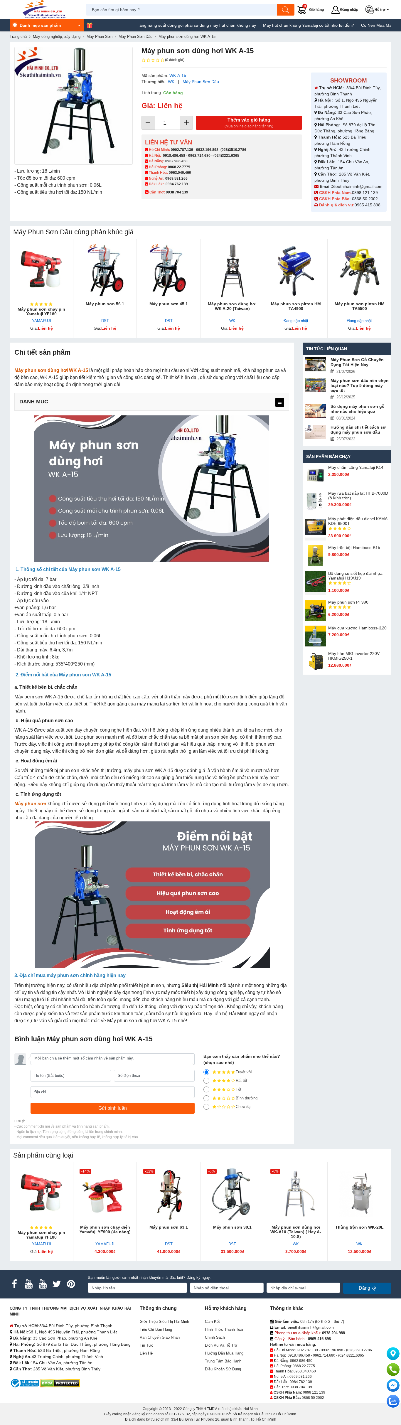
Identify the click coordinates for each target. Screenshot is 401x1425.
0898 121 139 (365, 192)
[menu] (279, 402)
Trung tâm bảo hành (223, 1361)
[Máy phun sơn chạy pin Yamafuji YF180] (41, 271)
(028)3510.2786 (233, 150)
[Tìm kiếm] (285, 10)
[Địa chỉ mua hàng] (393, 1354)
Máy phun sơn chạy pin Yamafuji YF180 (41, 311)
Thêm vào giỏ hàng (249, 122)
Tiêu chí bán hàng (156, 1329)
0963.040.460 (180, 173)
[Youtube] (28, 1284)
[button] (378, 10)
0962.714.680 (199, 156)
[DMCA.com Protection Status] (60, 1383)
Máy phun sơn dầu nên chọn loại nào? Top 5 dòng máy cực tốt (360, 385)
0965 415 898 (367, 205)
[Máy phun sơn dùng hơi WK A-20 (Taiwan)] (232, 271)
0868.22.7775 (179, 167)
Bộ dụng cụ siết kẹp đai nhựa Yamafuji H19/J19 (355, 575)
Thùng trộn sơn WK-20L (359, 1227)
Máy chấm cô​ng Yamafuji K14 (355, 467)
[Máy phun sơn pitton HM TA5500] (359, 271)
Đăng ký (367, 1288)
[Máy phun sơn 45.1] (168, 271)
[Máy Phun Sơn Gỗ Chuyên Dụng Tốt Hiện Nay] (315, 364)
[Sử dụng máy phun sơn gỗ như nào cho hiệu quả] (315, 411)
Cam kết (212, 1321)
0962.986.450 (176, 161)
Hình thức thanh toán (224, 1329)
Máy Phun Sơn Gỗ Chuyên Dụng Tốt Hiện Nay (357, 362)
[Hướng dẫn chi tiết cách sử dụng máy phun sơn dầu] (315, 432)
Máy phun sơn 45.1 (168, 303)
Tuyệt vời (244, 1072)
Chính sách (215, 1337)
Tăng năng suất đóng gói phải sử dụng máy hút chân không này (168, 25)
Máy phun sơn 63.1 (168, 1227)
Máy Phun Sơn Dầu (201, 81)
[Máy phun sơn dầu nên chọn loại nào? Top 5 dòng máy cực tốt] (315, 385)
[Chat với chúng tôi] (393, 1401)
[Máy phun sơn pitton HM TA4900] (296, 271)
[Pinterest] (70, 1284)
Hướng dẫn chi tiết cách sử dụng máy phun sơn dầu (358, 429)
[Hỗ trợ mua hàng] (393, 1369)
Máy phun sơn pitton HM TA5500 (360, 306)
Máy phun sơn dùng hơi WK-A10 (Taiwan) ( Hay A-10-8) (295, 1232)
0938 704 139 (301, 1387)
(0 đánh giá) (174, 60)
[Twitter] (56, 1284)
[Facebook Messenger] (393, 1385)
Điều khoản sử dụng (223, 1369)
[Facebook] (14, 1284)
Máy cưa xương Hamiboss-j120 (357, 628)
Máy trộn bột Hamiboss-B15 (354, 547)
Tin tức (146, 1345)
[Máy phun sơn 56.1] (105, 271)
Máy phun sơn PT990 (348, 602)
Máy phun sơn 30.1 (232, 1227)
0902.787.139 (182, 150)
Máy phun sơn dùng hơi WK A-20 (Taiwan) (232, 306)
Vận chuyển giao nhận (160, 1337)
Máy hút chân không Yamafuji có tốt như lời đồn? (280, 25)
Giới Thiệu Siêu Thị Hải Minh (164, 1321)
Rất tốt (241, 1080)
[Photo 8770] (73, 106)
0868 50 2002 (365, 198)
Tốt (238, 1089)
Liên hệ (146, 1353)
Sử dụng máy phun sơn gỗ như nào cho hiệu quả (358, 409)
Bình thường (246, 1098)
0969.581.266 (176, 178)
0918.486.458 (174, 156)
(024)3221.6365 (226, 156)
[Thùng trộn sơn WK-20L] (359, 1194)
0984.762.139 (177, 184)
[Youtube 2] (42, 1284)
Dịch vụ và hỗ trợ (221, 1345)
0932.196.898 (207, 150)
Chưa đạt (244, 1106)
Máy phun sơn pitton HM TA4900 (296, 306)
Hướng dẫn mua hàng (224, 1353)
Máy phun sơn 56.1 (105, 303)
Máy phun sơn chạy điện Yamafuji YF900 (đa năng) (105, 1229)
